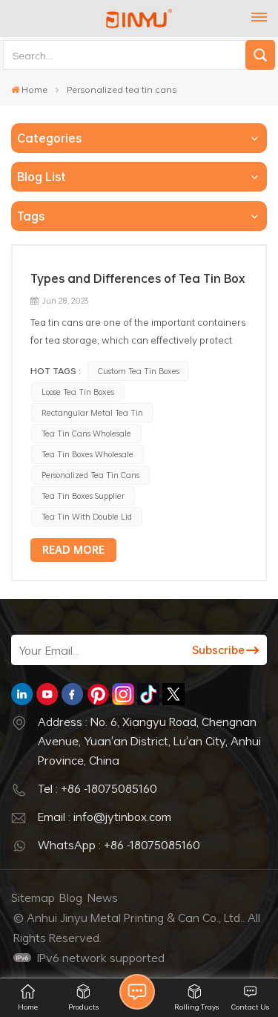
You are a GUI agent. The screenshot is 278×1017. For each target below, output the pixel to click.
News (102, 897)
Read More (73, 549)
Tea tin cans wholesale (86, 433)
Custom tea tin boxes (138, 370)
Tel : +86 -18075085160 (97, 788)
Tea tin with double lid (87, 516)
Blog (70, 897)
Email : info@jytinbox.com (104, 816)
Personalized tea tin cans (90, 474)
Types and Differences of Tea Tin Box (137, 278)
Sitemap (33, 897)
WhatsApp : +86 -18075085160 (119, 845)
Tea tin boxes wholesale (87, 454)
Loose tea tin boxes (78, 391)
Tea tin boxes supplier (83, 495)
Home (34, 89)
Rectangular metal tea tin (92, 412)
